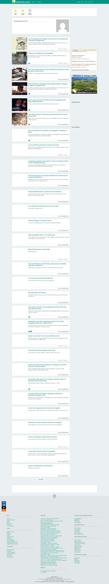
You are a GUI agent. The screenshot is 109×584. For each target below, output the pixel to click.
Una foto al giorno (10, 549)
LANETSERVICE (44, 581)
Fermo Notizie (77, 531)
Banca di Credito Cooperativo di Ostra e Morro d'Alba (51, 521)
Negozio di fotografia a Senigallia (47, 539)
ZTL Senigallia (43, 572)
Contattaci (9, 537)
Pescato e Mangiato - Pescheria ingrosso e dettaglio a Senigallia (54, 557)
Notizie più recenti (10, 531)
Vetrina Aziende (10, 539)
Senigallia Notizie (76, 102)
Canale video (9, 554)
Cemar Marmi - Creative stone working (49, 538)
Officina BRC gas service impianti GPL (48, 529)
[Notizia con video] (29, 94)
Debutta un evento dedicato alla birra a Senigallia (45, 422)
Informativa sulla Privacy (69, 581)
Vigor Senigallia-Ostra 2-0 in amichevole (41, 235)
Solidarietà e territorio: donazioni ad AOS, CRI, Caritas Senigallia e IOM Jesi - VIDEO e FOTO (46, 322)
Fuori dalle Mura (10, 526)
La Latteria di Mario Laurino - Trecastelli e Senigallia (51, 535)
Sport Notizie (77, 560)
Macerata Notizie (77, 533)
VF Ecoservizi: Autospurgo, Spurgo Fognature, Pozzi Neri (52, 550)
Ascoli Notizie (77, 530)
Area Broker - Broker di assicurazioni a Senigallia (51, 532)
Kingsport (76, 559)
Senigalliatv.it (76, 519)
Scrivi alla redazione (11, 540)
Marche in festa (77, 539)
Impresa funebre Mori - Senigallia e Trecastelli (50, 544)
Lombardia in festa (78, 546)
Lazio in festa (77, 544)
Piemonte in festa (77, 547)
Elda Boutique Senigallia (45, 554)
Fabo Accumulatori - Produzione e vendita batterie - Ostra (52, 551)
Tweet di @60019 (76, 127)
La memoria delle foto (11, 553)
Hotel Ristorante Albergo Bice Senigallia (49, 562)
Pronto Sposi (77, 561)
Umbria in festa (77, 550)
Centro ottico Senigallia (45, 527)
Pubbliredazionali (10, 536)
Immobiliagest (77, 562)
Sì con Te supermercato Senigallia (48, 540)
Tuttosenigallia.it (77, 522)
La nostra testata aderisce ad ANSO (48, 570)
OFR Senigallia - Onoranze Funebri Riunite (49, 552)
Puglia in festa (77, 548)
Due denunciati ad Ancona (37, 292)
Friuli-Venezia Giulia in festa (80, 543)
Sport (8, 522)
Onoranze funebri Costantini (46, 522)
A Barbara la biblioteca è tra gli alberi (40, 53)
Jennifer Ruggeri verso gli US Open (40, 220)
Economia (9, 524)
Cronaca (8, 518)
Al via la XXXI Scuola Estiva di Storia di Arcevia (43, 145)
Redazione (9, 534)
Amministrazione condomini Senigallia (48, 526)
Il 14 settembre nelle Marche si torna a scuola (43, 206)
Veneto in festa (77, 552)
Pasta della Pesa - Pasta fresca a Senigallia (49, 556)
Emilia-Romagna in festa (79, 542)
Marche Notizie (77, 528)
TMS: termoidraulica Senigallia (47, 519)
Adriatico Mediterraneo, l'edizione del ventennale (44, 191)
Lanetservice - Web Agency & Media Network (50, 518)
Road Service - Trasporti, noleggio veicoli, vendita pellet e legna (54, 555)
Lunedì (23, 14)
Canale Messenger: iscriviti (12, 543)
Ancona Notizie (77, 529)
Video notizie (9, 555)
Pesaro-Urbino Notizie (78, 534)
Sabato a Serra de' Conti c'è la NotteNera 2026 (43, 336)
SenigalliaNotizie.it (78, 518)
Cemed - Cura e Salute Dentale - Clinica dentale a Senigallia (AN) (54, 560)
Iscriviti (8, 535)
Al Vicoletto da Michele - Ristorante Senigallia (50, 546)
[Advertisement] (84, 28)
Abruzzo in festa (77, 541)
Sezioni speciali (10, 557)
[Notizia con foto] (29, 63)
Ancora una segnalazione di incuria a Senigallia (44, 408)
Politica (8, 521)
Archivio (8, 533)
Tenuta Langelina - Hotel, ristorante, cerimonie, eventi (51, 548)
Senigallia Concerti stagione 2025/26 (48, 563)
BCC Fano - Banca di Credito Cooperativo (49, 533)
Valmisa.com (76, 521)
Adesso (15, 14)
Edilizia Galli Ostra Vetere (46, 541)
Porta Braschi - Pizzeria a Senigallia (48, 561)
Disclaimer (58, 581)
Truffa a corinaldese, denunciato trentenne (42, 437)
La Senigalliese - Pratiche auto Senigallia (49, 543)
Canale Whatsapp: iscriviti (12, 541)
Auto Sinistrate (77, 557)
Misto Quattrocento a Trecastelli (39, 249)
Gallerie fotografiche (11, 552)
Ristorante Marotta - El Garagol (47, 545)
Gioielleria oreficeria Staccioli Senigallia (48, 549)
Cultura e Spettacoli (11, 519)
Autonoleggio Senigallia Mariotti (47, 523)
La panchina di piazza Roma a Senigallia (41, 451)
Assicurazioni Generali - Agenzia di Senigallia (50, 524)
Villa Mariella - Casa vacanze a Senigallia (49, 565)
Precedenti (40, 479)
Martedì (30, 14)
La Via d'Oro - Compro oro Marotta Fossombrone (51, 559)
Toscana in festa (77, 549)
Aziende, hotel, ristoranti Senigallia (47, 534)
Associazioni (9, 523)
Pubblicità (62, 581)
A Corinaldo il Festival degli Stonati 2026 (41, 350)
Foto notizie (9, 550)
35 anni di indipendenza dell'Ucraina (40, 466)
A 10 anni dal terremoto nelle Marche (40, 278)
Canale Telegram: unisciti (12, 542)
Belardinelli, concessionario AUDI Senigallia (49, 537)
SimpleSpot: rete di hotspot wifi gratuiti (48, 528)
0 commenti (64, 48)
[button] (78, 2)
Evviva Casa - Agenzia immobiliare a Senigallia (50, 530)
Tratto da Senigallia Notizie (63, 79)
